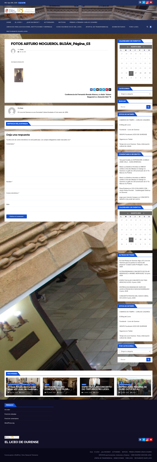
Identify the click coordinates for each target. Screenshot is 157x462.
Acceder (7, 409)
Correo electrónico (12, 193)
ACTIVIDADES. (49, 22)
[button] (147, 27)
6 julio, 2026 (13, 392)
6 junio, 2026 (87, 392)
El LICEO (18, 22)
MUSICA (47, 384)
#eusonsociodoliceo (13, 384)
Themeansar (35, 455)
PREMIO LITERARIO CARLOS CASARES (83, 22)
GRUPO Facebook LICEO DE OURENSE (133, 134)
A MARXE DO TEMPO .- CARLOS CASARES (134, 120)
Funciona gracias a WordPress (13, 455)
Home (9, 22)
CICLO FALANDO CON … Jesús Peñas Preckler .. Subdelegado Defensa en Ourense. (134, 190)
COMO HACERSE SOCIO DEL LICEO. (69, 27)
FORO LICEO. (134, 27)
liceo (21, 49)
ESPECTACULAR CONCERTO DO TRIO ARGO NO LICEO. (97, 388)
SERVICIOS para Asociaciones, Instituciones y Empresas (29, 27)
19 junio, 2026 (51, 392)
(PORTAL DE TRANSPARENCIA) (97, 27)
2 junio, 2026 (124, 392)
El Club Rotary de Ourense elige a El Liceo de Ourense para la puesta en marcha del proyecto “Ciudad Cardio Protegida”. (134, 262)
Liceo (33, 384)
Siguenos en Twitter (126, 139)
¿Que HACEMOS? (33, 22)
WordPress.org (9, 423)
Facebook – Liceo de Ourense (129, 129)
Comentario (10, 144)
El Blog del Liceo (125, 125)
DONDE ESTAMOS (118, 27)
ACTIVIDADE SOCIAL (25, 384)
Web (7, 204)
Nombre (9, 181)
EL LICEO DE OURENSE (19, 15)
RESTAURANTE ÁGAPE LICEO (17, 31)
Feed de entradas (10, 414)
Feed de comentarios (12, 418)
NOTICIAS (62, 22)
